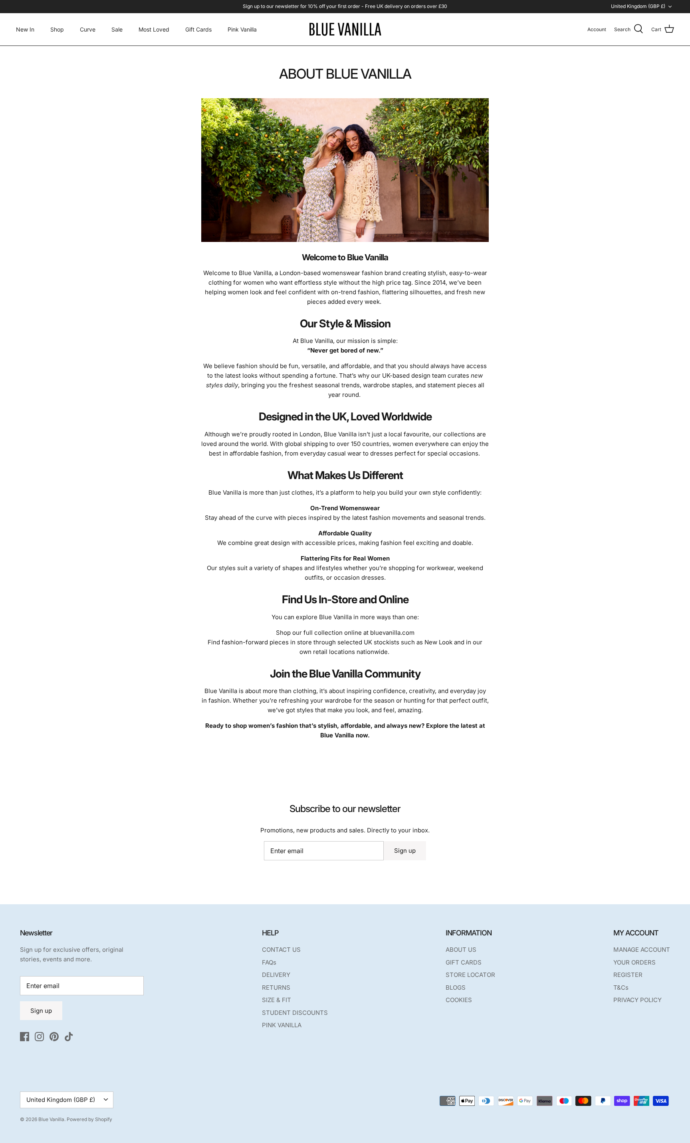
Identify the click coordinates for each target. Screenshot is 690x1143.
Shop (57, 29)
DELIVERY (276, 975)
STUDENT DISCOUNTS (295, 1012)
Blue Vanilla (51, 1119)
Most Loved (154, 29)
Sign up (405, 850)
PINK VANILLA (281, 1025)
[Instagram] (39, 1036)
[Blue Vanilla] (345, 29)
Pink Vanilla (242, 29)
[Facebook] (24, 1036)
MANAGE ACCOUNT (641, 949)
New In (25, 29)
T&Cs (621, 987)
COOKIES (459, 1000)
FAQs (269, 962)
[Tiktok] (68, 1036)
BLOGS (456, 987)
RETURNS (276, 987)
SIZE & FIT (276, 1000)
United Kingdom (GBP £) (638, 6)
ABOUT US (461, 949)
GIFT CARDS (464, 962)
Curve (87, 29)
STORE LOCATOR (470, 975)
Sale (117, 29)
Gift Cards (198, 29)
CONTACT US (281, 949)
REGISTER (627, 975)
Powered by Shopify (89, 1119)
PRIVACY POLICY (637, 1000)
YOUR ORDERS (634, 962)
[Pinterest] (54, 1036)
